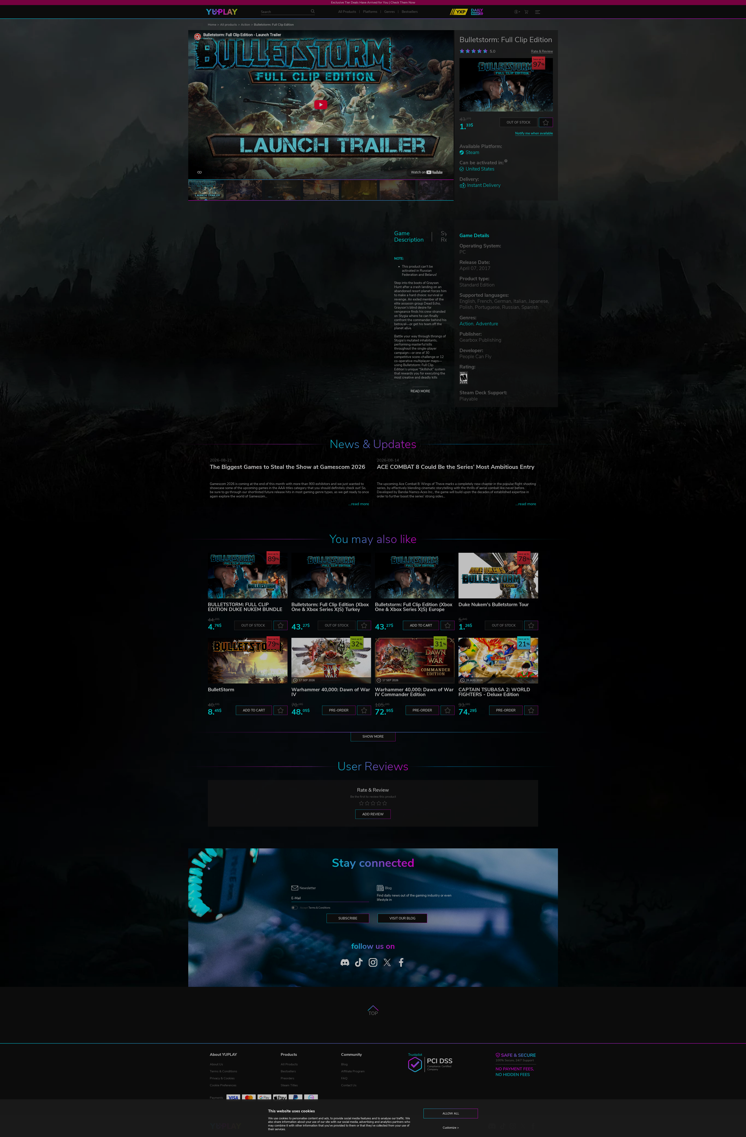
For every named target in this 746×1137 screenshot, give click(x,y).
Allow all (451, 1113)
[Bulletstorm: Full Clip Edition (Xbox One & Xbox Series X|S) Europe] (415, 575)
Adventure (487, 323)
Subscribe (347, 918)
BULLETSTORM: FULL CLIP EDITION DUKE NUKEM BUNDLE (245, 607)
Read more (420, 391)
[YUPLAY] (222, 12)
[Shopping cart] (526, 11)
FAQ (344, 1078)
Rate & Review (542, 51)
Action (245, 25)
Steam (472, 152)
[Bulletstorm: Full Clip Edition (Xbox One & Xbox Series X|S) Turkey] (331, 575)
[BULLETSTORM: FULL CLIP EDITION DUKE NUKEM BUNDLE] (248, 575)
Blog (344, 1064)
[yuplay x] (387, 962)
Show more (373, 736)
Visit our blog (402, 918)
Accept (315, 908)
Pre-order (339, 710)
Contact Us (348, 1085)
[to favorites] (546, 122)
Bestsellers (288, 1071)
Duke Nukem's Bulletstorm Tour (493, 604)
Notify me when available (534, 133)
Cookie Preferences (223, 1085)
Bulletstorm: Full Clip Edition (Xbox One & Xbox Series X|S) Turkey (330, 607)
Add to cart (421, 625)
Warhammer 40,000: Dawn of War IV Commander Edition (414, 692)
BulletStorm (221, 689)
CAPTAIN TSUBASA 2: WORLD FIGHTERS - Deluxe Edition (494, 692)
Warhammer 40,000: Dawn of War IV (330, 692)
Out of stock (518, 122)
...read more (358, 503)
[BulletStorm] (248, 660)
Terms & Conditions (319, 908)
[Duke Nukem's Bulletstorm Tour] (498, 575)
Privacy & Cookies (222, 1078)
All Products (289, 1064)
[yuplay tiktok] (359, 962)
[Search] (313, 11)
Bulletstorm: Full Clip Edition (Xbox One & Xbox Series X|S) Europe (413, 607)
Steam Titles (289, 1085)
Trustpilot (415, 1055)
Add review (373, 814)
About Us (216, 1064)
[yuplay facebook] (401, 962)
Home (212, 25)
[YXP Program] (459, 12)
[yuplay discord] (345, 962)
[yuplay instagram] (373, 962)
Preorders (287, 1078)
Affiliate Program (353, 1071)
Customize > (451, 1128)
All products (228, 25)
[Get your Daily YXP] (477, 12)
